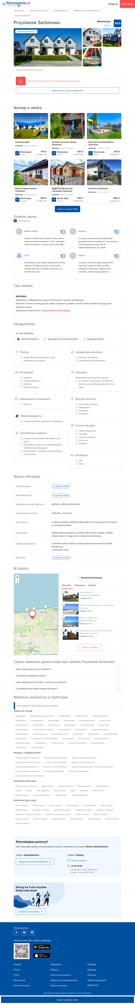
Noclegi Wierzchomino (60, 734)
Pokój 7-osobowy (107, 805)
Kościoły (29, 790)
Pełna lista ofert (98, 790)
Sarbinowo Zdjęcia (22, 795)
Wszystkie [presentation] (66, 585)
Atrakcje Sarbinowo (103, 786)
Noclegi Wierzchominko (100, 729)
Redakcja (92, 964)
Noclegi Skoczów (58, 743)
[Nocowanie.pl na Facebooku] (16, 932)
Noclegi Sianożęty (97, 743)
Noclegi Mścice (67, 738)
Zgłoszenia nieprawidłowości (64, 980)
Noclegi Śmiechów (87, 725)
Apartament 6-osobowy (105, 810)
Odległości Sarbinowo (79, 795)
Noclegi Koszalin (37, 747)
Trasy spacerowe (59, 790)
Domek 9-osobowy (112, 819)
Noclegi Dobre (78, 734)
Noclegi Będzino (70, 725)
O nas (16, 974)
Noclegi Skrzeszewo (100, 716)
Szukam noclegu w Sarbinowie (26, 786)
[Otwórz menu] (3, 4)
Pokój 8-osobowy (22, 810)
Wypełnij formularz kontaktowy (33, 861)
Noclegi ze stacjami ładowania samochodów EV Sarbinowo (92, 767)
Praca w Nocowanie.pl (61, 974)
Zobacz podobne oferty (67, 999)
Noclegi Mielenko (22, 725)
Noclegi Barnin (21, 720)
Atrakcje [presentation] (92, 585)
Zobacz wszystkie (90, 647)
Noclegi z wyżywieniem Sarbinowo (84, 758)
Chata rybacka (86, 592)
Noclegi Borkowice (22, 729)
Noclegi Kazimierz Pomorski (44, 729)
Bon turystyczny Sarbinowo (54, 771)
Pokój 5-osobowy (73, 805)
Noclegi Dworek (64, 716)
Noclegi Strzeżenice (40, 734)
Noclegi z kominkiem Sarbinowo (83, 762)
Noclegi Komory (53, 725)
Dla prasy (92, 969)
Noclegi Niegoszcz (81, 716)
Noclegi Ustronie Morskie (78, 743)
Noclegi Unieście (84, 738)
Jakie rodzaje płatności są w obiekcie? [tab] (33, 669)
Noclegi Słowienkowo (87, 720)
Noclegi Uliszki (38, 725)
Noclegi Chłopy (69, 720)
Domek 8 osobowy (94, 819)
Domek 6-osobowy (58, 819)
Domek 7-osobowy (76, 819)
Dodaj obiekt (127, 4)
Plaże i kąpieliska (43, 790)
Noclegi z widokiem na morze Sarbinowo (30, 776)
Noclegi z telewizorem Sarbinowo (27, 758)
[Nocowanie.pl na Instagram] (32, 932)
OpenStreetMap (45, 654)
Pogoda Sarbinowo (84, 786)
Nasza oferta (19, 980)
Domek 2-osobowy (82, 814)
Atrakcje (18, 790)
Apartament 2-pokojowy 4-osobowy (28, 814)
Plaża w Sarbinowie (89, 617)
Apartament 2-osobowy (41, 810)
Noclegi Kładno (93, 734)
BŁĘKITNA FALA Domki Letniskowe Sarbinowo (62, 189)
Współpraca (56, 964)
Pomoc (17, 969)
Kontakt (17, 964)
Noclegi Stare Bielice (23, 743)
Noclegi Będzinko (37, 720)
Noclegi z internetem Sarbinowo (55, 767)
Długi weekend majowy (52, 993)
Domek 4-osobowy (22, 819)
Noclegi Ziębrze (81, 729)
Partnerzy (92, 974)
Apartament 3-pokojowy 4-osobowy (58, 814)
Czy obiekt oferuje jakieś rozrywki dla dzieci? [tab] (36, 688)
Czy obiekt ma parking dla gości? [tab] (31, 675)
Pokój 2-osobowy (22, 805)
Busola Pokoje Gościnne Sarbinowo (26, 189)
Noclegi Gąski (20, 716)
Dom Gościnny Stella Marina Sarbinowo (101, 143)
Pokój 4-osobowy (56, 805)
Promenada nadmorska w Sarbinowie (97, 605)
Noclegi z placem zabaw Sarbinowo (28, 762)
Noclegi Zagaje (53, 720)
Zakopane (87, 993)
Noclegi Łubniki (105, 720)
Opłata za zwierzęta (22, 823)
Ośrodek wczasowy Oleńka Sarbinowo (64, 143)
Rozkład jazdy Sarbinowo (42, 795)
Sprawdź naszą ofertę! (29, 911)
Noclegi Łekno (104, 725)
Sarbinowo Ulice (61, 795)
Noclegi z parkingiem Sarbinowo (55, 758)
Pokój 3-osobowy (39, 805)
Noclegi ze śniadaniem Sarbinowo (28, 771)
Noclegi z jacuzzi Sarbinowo (78, 771)
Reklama (55, 969)
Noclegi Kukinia (21, 747)
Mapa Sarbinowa (48, 786)
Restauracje (84, 790)
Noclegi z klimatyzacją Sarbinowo (27, 767)
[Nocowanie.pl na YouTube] (24, 932)
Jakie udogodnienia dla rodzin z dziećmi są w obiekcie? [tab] (41, 682)
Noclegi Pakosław (22, 734)
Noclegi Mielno (21, 738)
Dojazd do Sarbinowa (65, 786)
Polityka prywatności (97, 980)
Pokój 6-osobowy (90, 805)
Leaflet (35, 654)
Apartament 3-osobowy (62, 810)
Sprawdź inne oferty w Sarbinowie (67, 90)
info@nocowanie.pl (78, 860)
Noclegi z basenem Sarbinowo (56, 762)
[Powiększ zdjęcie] (92, 37)
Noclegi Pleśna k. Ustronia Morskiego (44, 738)
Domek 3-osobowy (100, 814)
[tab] (67, 585)
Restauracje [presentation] (80, 585)
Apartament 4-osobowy (83, 810)
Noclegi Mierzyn (41, 743)
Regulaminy (93, 985)
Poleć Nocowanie (22, 985)
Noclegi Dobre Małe (110, 734)
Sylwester (64, 993)
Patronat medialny (59, 985)
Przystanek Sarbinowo (37, 22)
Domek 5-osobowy (40, 819)
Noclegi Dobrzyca (64, 729)
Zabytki (72, 790)
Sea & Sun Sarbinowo (98, 188)
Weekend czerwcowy (76, 993)
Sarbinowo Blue (22, 142)
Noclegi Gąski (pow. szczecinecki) (42, 716)
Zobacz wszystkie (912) (67, 209)
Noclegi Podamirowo (102, 738)
